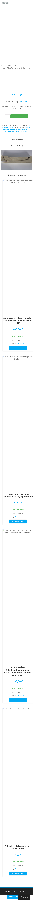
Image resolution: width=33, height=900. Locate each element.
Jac (29, 125)
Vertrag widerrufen (16, 897)
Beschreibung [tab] (17, 139)
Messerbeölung (10, 131)
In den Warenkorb (19, 116)
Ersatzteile (5, 129)
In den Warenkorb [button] (18, 348)
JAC (29, 129)
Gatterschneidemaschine (18, 129)
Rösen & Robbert (14, 66)
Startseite (4, 66)
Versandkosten (23, 102)
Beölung (28, 127)
